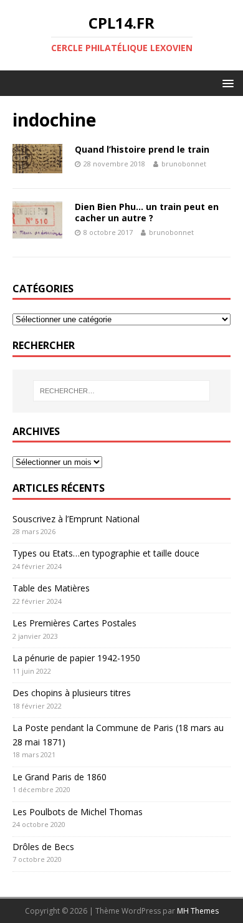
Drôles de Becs (43, 847)
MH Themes (198, 911)
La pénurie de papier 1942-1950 (76, 658)
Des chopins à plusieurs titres (71, 693)
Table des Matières (51, 588)
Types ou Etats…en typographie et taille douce (105, 553)
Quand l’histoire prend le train (142, 149)
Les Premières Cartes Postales (74, 623)
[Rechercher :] (122, 390)
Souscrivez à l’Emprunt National (76, 519)
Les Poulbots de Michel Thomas (77, 812)
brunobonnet (183, 163)
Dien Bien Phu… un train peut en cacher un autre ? (147, 212)
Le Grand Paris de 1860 (59, 777)
